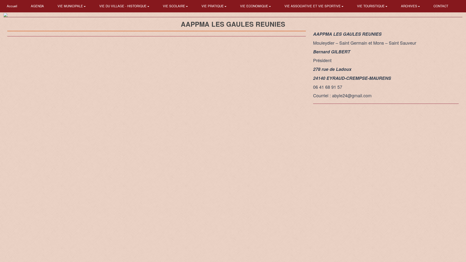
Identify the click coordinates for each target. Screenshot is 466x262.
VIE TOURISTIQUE (371, 6)
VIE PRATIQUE (213, 6)
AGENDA (37, 6)
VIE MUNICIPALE (71, 6)
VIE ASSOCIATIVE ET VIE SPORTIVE (313, 6)
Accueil (12, 6)
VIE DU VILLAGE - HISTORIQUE (123, 6)
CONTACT (440, 6)
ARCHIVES (409, 6)
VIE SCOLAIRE (174, 6)
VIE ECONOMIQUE (254, 6)
